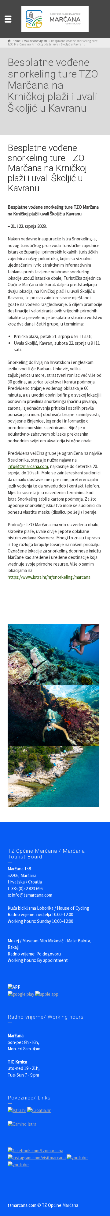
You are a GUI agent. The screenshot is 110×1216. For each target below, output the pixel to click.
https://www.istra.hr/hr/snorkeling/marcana (49, 577)
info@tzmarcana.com (28, 466)
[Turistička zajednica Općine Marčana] (55, 18)
